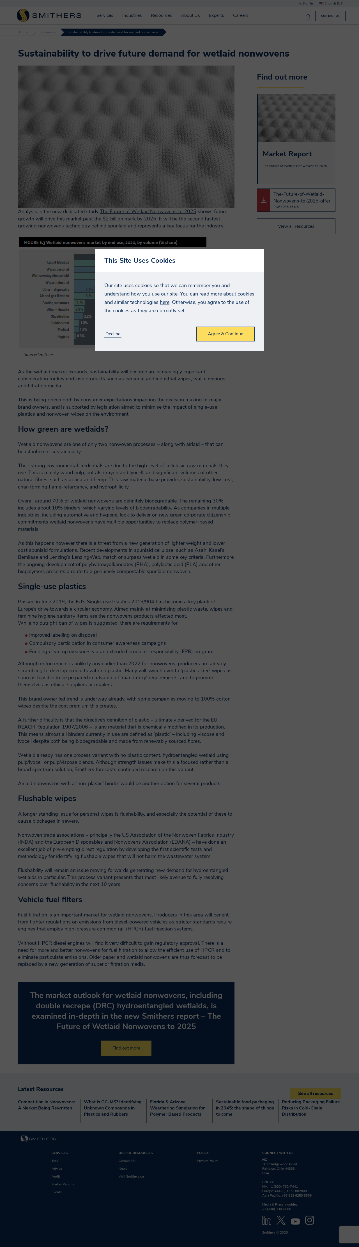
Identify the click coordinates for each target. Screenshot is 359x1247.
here (164, 302)
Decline (112, 334)
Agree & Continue (225, 334)
